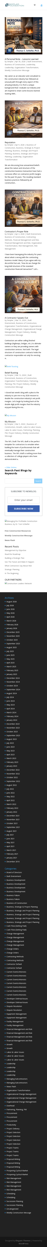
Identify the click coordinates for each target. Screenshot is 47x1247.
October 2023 (12, 731)
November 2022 (13, 773)
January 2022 (12, 812)
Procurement (12, 1113)
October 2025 (12, 640)
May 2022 (11, 796)
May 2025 (11, 659)
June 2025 (11, 655)
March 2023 (11, 758)
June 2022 (11, 793)
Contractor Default (14, 964)
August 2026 (12, 601)
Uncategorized (12, 1209)
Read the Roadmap (12, 554)
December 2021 (13, 815)
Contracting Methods (15, 956)
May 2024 (11, 705)
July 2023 (10, 743)
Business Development (16, 880)
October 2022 (12, 777)
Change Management (15, 933)
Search (38, 481)
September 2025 (13, 643)
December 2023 (13, 724)
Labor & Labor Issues (32, 427)
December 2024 (13, 678)
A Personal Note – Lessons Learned (21, 59)
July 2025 (10, 651)
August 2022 (12, 785)
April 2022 (11, 800)
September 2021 (13, 827)
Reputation (10, 142)
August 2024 (12, 693)
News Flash (10, 540)
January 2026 (12, 628)
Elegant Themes (23, 1240)
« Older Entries (11, 467)
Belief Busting (11, 372)
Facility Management (15, 1021)
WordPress (23, 1243)
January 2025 (12, 674)
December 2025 (13, 632)
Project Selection (13, 1132)
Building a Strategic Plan (14, 558)
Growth (19, 427)
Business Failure (13, 895)
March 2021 (11, 850)
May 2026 (11, 613)
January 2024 (12, 720)
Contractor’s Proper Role (16, 231)
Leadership (30, 64)
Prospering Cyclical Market (17, 1170)
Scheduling (11, 1193)
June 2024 (11, 701)
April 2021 (11, 846)
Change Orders (13, 949)
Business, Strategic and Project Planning (23, 910)
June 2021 (11, 838)
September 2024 (13, 689)
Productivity (11, 1125)
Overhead (10, 1105)
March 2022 (11, 804)
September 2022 (13, 781)
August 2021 (12, 831)
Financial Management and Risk (26, 240)
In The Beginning (11, 573)
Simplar (10, 61)
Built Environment (34, 61)
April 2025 (11, 662)
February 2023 (12, 762)
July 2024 (10, 697)
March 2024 (11, 712)
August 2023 (12, 739)
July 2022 (10, 789)
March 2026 (11, 621)
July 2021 (10, 835)
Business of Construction (15, 64)
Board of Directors (14, 872)
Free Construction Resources (18, 531)
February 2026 (12, 624)
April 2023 (11, 754)
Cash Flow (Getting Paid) (16, 926)
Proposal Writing (13, 1159)
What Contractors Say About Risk (18, 566)
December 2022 (13, 770)
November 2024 (13, 682)
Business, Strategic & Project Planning (22, 907)
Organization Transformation (26, 67)
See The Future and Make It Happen (19, 562)
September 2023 (13, 735)
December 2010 (13, 861)
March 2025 (11, 666)
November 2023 (13, 728)
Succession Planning (15, 1201)
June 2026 (11, 609)
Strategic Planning (12, 569)
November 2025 (13, 636)
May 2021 (11, 842)
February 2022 (12, 808)
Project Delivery (23, 332)
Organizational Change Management (21, 1094)
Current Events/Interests (16, 972)
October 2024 (12, 685)
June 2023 (11, 747)
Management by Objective (15, 550)
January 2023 (12, 766)
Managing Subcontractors (17, 1079)
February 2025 (12, 670)
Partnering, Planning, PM (17, 1109)
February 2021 (12, 854)
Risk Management (26, 246)
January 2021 (12, 858)
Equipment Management (17, 1014)
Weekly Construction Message (17, 70)
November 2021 (13, 819)
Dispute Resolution (14, 1006)
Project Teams (13, 1148)
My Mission (10, 421)
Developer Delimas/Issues (17, 998)
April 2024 (11, 708)
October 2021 (12, 823)
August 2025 (12, 647)
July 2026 (10, 605)
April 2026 (11, 617)
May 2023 (11, 751)
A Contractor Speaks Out (16, 317)
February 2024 (12, 716)
